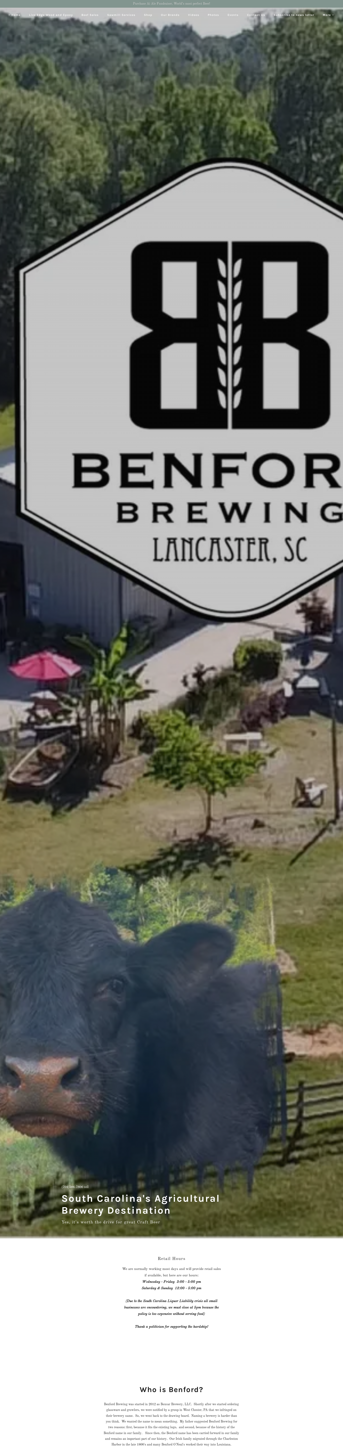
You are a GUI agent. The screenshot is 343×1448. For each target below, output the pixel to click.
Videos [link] (193, 15)
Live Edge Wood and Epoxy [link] (51, 15)
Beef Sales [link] (90, 15)
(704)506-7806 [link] (72, 1187)
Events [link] (233, 15)
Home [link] (16, 15)
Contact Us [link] (256, 15)
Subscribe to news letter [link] (294, 15)
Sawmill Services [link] (121, 15)
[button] (327, 15)
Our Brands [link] (170, 15)
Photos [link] (213, 15)
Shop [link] (148, 15)
